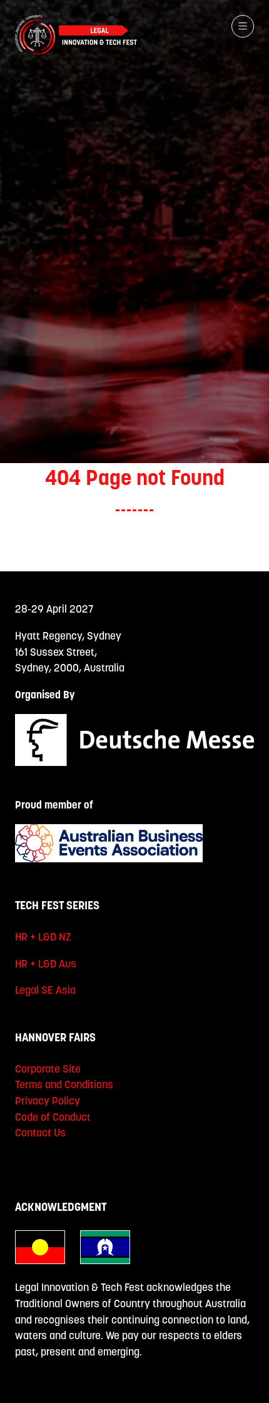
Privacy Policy (47, 1101)
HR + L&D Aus (45, 964)
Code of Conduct (53, 1117)
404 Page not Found (135, 477)
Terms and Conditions (64, 1084)
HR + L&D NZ (43, 937)
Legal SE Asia (45, 990)
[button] (242, 26)
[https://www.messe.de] (134, 762)
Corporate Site (48, 1069)
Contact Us (40, 1133)
